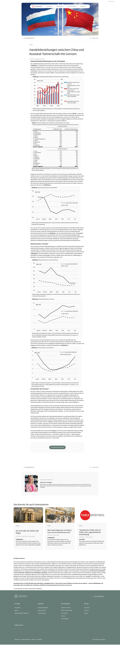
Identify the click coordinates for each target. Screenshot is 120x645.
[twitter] (19, 628)
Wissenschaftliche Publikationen (22, 613)
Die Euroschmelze (42, 610)
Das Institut (86, 607)
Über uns (83, 6)
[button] (111, 1)
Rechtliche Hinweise (25, 639)
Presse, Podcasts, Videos (66, 610)
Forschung (49, 6)
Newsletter (39, 639)
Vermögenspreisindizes (43, 607)
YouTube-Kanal (64, 613)
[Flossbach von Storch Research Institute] (37, 596)
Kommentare (17, 607)
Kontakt (86, 613)
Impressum (33, 639)
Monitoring (59, 6)
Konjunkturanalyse (42, 613)
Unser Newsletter (65, 618)
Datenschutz (17, 639)
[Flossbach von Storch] (37, 6)
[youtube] (15, 628)
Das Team (86, 610)
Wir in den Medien (71, 6)
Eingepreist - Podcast (65, 607)
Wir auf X (63, 616)
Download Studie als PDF (57, 447)
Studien (16, 610)
